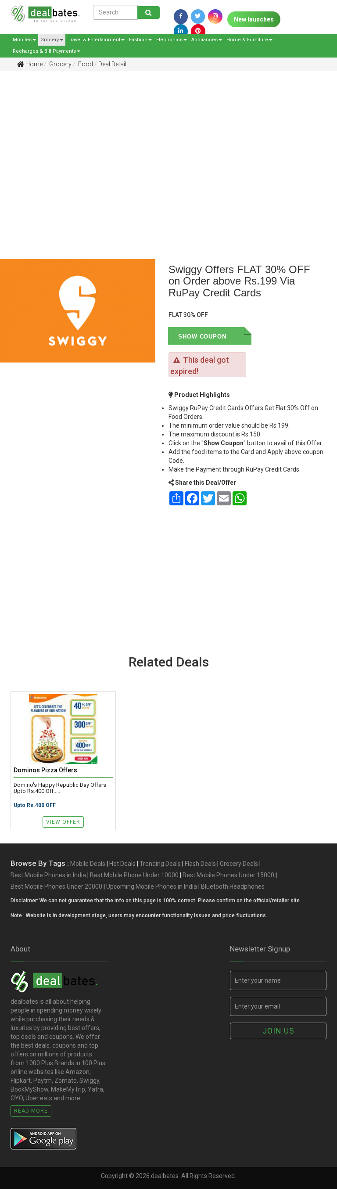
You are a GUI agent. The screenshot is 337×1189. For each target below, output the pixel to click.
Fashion (138, 40)
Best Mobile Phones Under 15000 (228, 875)
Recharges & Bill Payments (44, 51)
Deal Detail (112, 64)
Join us (278, 1030)
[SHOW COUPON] (239, 335)
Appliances (204, 40)
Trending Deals (160, 863)
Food (85, 64)
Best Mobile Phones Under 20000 (56, 886)
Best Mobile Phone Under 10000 (134, 875)
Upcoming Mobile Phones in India (151, 886)
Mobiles (22, 40)
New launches (254, 19)
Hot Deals (122, 863)
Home (33, 64)
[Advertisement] (162, 145)
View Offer (63, 822)
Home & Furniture (247, 40)
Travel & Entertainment (94, 40)
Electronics (169, 40)
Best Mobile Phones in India (48, 875)
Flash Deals (200, 863)
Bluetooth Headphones (233, 886)
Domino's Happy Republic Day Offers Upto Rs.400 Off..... (60, 788)
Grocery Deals (239, 863)
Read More (31, 1111)
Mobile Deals (87, 863)
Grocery (49, 40)
